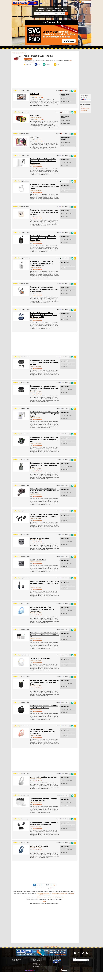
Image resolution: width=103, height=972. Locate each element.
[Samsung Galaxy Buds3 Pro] (21, 541)
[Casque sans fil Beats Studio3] (21, 662)
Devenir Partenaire (37, 960)
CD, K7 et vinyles (60, 897)
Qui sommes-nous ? (85, 108)
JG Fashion (65, 159)
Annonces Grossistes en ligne (51, 946)
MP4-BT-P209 (34, 115)
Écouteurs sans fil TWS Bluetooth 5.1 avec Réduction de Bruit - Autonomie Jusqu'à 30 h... (44, 439)
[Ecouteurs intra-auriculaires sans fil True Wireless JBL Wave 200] (21, 802)
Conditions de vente (37, 966)
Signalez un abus (25, 90)
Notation (29, 64)
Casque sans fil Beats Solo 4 (39, 846)
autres (48, 894)
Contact (34, 959)
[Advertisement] (44, 76)
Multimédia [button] (33, 47)
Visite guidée (84, 110)
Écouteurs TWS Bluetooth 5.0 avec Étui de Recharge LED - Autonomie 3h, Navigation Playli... (44, 414)
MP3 (71, 60)
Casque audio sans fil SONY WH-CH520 (43, 777)
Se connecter (36, 962)
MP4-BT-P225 (34, 137)
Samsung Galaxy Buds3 (38, 560)
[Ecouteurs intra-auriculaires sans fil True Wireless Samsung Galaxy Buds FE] (21, 825)
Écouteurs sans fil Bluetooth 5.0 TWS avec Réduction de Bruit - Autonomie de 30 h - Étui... (44, 465)
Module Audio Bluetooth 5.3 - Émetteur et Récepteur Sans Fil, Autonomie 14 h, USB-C (44, 583)
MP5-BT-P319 (34, 94)
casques (32, 62)
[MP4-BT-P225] (21, 141)
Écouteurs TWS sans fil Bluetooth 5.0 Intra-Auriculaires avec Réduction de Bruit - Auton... (44, 186)
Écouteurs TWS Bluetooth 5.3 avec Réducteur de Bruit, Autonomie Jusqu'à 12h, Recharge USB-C (43, 315)
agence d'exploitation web (48, 970)
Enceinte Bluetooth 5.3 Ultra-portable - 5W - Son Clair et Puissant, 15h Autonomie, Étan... (44, 682)
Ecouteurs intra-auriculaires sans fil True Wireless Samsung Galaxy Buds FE (44, 823)
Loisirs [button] (70, 47)
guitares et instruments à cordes (59, 893)
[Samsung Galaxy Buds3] (21, 563)
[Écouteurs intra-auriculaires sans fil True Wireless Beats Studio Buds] (21, 709)
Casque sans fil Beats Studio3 (40, 658)
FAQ (82, 106)
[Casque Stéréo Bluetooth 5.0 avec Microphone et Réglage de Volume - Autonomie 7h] (21, 610)
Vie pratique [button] (42, 47)
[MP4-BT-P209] (21, 118)
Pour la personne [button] (53, 47)
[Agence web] (64, 970)
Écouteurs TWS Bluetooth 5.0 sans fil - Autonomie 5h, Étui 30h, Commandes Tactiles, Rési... (43, 238)
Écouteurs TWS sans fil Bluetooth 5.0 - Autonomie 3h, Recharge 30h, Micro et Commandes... (43, 161)
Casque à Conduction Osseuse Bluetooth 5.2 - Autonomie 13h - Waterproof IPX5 (44, 515)
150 (53, 888)
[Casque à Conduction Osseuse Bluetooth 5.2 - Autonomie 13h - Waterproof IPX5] (21, 518)
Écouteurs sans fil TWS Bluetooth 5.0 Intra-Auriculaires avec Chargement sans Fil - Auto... (44, 362)
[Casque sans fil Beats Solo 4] (21, 849)
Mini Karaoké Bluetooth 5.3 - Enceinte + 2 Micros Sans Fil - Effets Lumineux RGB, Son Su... (44, 635)
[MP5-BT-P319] (21, 97)
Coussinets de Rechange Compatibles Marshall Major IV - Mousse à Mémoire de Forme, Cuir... (44, 491)
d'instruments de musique (43, 893)
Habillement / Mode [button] (21, 47)
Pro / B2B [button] (62, 47)
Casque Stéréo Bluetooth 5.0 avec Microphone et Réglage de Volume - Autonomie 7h (42, 609)
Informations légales (37, 964)
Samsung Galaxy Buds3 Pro (39, 538)
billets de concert (41, 897)
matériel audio (50, 897)
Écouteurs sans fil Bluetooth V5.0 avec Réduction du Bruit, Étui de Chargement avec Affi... (44, 388)
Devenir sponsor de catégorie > (19, 52)
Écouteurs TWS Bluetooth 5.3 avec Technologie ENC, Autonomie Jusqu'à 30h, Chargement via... (44, 289)
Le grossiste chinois (65, 95)
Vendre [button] (77, 47)
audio (44, 901)
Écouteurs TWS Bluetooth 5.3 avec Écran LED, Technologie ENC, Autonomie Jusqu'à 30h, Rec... (44, 212)
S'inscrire (35, 963)
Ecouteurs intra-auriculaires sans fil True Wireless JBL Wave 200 (44, 800)
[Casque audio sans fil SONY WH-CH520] (21, 780)
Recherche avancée (52, 16)
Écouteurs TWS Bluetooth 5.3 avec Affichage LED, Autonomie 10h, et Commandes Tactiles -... (41, 263)
